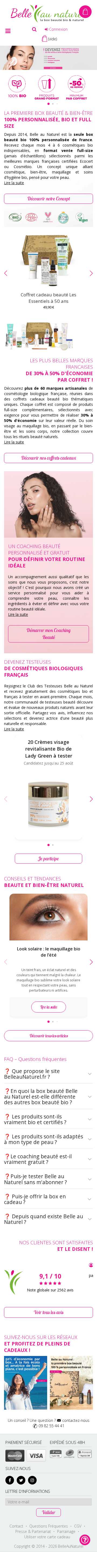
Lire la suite (14, 182)
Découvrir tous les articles (48, 1035)
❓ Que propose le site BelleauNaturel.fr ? (32, 1074)
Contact (16, 1526)
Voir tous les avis (48, 1312)
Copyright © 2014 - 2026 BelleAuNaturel (48, 1546)
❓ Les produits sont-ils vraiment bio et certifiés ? (35, 1119)
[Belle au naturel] (48, 13)
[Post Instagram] (25, 1383)
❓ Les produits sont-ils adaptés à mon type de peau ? (43, 1139)
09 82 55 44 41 (51, 1425)
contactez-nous (75, 1420)
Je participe (48, 858)
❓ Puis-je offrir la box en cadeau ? (35, 1199)
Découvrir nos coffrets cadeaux (48, 458)
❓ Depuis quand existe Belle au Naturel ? (43, 1219)
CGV (77, 1526)
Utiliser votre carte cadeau (47, 1536)
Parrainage (66, 1531)
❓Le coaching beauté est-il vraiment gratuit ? (38, 1159)
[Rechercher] (34, 29)
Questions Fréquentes (48, 1526)
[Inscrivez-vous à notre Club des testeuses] (48, 57)
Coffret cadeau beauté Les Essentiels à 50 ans (48, 298)
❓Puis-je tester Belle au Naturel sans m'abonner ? (35, 1179)
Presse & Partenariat (33, 1531)
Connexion (58, 29)
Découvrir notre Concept (48, 199)
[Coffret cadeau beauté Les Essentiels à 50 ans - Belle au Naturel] (48, 260)
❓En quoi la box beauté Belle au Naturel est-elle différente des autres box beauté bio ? (41, 1097)
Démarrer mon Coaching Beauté (48, 633)
